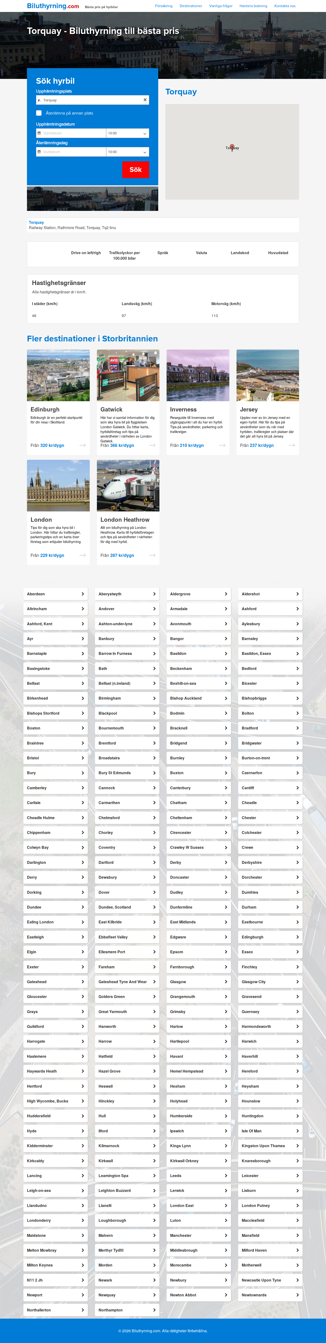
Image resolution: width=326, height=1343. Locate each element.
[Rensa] (145, 100)
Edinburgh (45, 409)
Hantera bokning (253, 6)
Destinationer (191, 6)
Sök (136, 169)
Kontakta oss (284, 6)
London (41, 519)
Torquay (36, 222)
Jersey (249, 409)
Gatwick (111, 409)
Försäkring (164, 6)
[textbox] (92, 100)
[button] (232, 148)
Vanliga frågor (220, 6)
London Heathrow (125, 519)
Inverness (183, 409)
